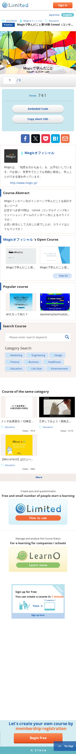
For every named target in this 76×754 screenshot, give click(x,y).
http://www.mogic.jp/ (23, 183)
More (39, 477)
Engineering (38, 355)
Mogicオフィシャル (32, 20)
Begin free (38, 738)
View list (63, 275)
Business (34, 362)
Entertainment (59, 368)
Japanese (54, 15)
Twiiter (35, 139)
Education (54, 20)
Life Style (36, 368)
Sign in (62, 5)
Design (58, 355)
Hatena (55, 138)
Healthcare (54, 362)
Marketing (16, 355)
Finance (14, 362)
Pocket (45, 138)
